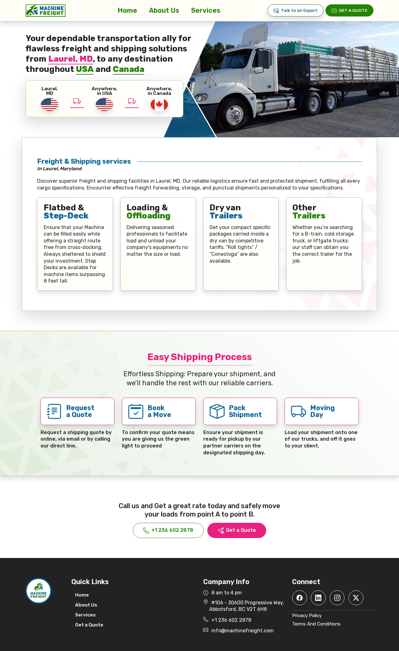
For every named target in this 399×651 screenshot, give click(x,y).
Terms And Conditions (316, 624)
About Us (164, 10)
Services (205, 10)
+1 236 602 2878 (172, 530)
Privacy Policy (307, 615)
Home (127, 10)
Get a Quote (353, 10)
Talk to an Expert (299, 10)
